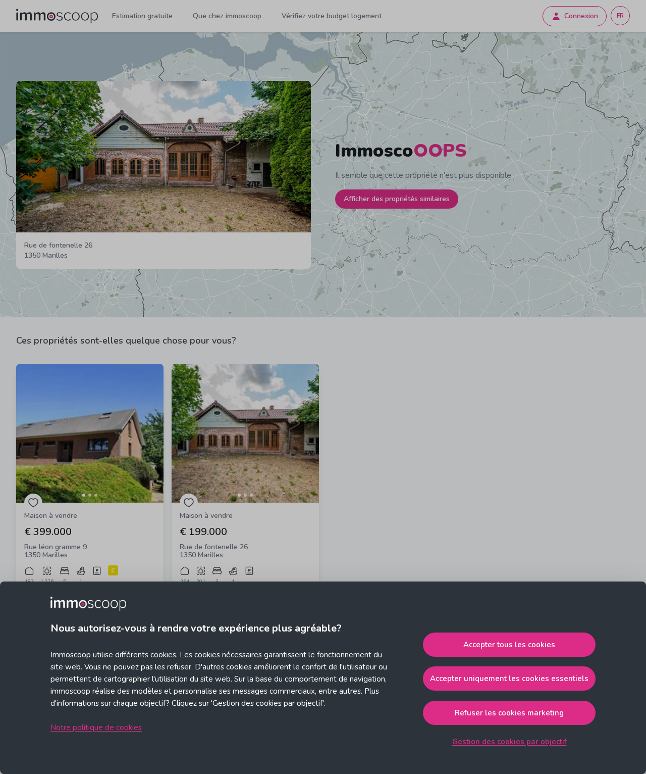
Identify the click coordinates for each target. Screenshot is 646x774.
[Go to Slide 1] (83, 495)
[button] (90, 433)
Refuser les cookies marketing (509, 713)
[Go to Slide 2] (89, 495)
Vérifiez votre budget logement (332, 16)
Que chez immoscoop (227, 16)
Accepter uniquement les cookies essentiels (509, 678)
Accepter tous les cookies (509, 645)
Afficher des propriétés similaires (397, 199)
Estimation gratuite (142, 16)
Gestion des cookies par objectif (509, 742)
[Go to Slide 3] (95, 495)
